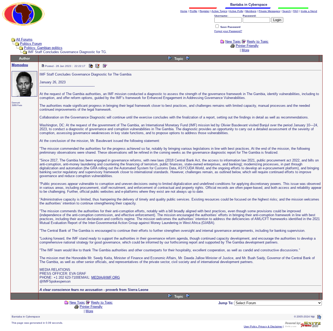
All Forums (24, 39)
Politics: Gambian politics (43, 48)
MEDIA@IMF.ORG (105, 277)
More (245, 50)
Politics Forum (31, 44)
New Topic (233, 41)
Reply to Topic (257, 41)
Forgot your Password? (228, 31)
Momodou (20, 65)
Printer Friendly (247, 46)
